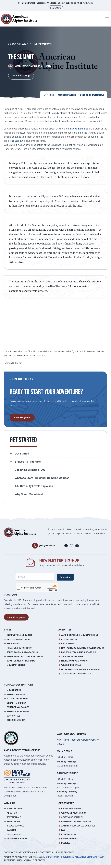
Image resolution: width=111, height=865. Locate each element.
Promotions (13, 821)
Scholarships (14, 834)
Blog (51, 95)
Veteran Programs (17, 839)
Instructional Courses (20, 635)
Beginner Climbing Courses (76, 821)
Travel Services (15, 826)
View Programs (22, 417)
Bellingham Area (16, 720)
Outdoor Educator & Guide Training (80, 669)
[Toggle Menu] (107, 19)
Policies (65, 843)
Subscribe (65, 577)
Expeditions (13, 644)
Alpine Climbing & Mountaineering (79, 635)
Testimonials (14, 817)
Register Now (68, 834)
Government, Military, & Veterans (25, 656)
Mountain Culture (67, 95)
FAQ (63, 830)
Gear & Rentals (69, 839)
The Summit (16, 140)
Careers (11, 830)
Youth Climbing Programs (21, 661)
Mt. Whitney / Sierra (17, 699)
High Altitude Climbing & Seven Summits (82, 648)
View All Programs (16, 617)
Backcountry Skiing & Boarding (78, 652)
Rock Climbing (69, 639)
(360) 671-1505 (47, 545)
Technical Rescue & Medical (76, 674)
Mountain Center (16, 665)
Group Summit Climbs (18, 639)
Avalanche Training (72, 656)
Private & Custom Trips (19, 648)
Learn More (55, 8)
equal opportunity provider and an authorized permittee (70, 857)
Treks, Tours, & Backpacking (22, 652)
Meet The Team (14, 808)
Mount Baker (14, 690)
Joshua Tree (13, 716)
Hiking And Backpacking (74, 661)
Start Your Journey (72, 817)
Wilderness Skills (71, 665)
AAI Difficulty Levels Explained (78, 826)
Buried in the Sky (79, 128)
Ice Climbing (68, 644)
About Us (12, 813)
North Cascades (16, 694)
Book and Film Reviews (92, 95)
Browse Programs (71, 808)
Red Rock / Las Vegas (18, 711)
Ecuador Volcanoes (18, 707)
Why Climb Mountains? (73, 813)
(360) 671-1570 (65, 778)
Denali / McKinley (16, 703)
